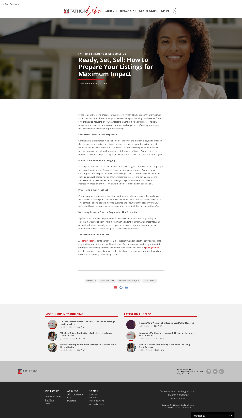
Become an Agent (53, 396)
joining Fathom (152, 247)
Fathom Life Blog (89, 54)
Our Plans (49, 400)
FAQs (47, 403)
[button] (175, 10)
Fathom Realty (87, 240)
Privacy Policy (186, 407)
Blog (69, 397)
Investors (71, 400)
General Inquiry (96, 404)
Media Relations (96, 400)
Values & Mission (75, 394)
